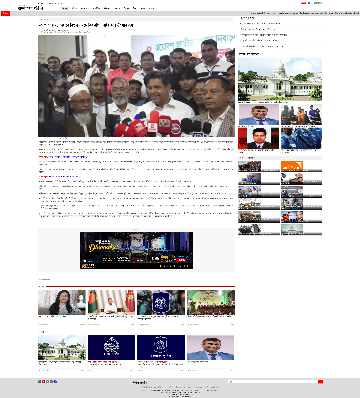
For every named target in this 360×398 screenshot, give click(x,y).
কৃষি (170, 387)
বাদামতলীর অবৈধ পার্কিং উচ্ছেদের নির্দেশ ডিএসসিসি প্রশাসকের (264, 35)
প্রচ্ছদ (65, 8)
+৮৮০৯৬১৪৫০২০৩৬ (195, 392)
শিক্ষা (134, 8)
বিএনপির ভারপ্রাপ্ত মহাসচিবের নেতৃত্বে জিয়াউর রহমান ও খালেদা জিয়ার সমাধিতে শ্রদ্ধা (257, 208)
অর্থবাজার (107, 8)
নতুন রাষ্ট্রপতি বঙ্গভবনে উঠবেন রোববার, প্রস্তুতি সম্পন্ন (296, 221)
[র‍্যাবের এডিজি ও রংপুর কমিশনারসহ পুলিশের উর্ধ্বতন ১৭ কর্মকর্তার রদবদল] (161, 302)
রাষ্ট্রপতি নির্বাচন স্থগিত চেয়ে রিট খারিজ (292, 234)
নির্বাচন (160, 387)
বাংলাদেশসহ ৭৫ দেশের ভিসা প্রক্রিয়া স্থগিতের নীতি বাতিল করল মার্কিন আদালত (299, 182)
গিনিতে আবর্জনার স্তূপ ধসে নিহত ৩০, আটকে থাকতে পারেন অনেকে (258, 171)
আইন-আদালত (152, 387)
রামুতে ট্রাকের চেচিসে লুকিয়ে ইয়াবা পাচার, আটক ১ (260, 40)
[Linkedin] (55, 381)
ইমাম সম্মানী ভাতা (194, 325)
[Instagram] (317, 3)
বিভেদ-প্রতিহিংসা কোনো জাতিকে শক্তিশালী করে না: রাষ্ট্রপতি (209, 316)
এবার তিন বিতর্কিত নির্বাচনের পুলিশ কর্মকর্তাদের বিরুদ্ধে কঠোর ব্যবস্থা (160, 365)
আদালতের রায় (44, 325)
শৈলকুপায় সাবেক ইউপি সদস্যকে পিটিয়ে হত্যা (258, 29)
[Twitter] (315, 3)
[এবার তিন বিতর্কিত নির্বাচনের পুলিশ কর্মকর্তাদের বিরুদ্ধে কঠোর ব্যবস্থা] (161, 347)
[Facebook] (309, 3)
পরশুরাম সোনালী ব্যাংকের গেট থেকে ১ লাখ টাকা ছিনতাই (297, 196)
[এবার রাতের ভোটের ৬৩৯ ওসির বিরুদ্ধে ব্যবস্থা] (111, 347)
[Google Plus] (320, 3)
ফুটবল (217, 387)
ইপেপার (303, 3)
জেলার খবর (198, 387)
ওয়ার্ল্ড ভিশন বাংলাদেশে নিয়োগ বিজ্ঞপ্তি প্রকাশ (294, 171)
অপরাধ (143, 8)
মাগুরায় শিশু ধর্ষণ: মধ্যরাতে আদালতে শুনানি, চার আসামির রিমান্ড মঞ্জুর (60, 363)
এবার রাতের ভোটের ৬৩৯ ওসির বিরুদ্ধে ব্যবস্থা (105, 364)
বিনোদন (126, 8)
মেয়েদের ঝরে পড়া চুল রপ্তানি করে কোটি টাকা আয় (298, 126)
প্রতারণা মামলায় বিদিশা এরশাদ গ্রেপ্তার (229, 13)
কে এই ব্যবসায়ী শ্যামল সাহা (198, 362)
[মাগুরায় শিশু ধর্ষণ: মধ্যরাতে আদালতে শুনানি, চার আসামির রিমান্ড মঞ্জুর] (62, 347)
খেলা (117, 8)
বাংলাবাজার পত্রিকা (46, 280)
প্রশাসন (132, 370)
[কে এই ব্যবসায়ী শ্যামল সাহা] (211, 347)
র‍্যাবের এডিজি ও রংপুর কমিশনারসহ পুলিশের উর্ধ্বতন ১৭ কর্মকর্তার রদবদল (318, 13)
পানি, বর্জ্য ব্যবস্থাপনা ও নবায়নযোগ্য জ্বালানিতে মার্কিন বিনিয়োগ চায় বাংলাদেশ (259, 220)
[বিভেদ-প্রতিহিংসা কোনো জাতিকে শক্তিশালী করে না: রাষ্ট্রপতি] (211, 302)
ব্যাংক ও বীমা (181, 387)
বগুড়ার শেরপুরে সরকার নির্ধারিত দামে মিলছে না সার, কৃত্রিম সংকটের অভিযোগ (301, 208)
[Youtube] (312, 3)
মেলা (174, 387)
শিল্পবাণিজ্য (190, 387)
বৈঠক (141, 370)
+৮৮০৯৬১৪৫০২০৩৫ (184, 392)
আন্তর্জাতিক (96, 8)
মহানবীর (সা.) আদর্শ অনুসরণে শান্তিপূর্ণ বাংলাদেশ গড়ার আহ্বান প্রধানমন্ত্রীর (268, 13)
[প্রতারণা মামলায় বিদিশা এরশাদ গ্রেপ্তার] (62, 302)
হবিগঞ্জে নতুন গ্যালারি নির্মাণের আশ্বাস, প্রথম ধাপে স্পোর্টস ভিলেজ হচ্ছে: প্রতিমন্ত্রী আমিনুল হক (258, 195)
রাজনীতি (83, 325)
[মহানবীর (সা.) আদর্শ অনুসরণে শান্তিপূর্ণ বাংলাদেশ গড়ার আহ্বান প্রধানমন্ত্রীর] (111, 302)
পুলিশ (91, 370)
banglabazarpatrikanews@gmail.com (182, 394)
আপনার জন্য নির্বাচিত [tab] (247, 158)
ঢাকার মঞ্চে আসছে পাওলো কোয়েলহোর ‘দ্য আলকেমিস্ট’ (255, 234)
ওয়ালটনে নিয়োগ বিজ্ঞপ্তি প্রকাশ (248, 183)
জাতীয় (74, 8)
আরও (151, 8)
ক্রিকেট (212, 387)
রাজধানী (205, 387)
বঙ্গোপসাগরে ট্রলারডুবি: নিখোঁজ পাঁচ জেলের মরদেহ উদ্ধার (262, 46)
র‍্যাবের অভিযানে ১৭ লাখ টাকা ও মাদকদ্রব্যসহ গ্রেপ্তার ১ (262, 23)
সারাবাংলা (84, 8)
